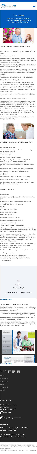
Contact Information (5, 400)
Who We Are (4, 381)
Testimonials (4, 387)
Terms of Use (32, 447)
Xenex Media (33, 450)
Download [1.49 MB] (5, 363)
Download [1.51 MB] (5, 299)
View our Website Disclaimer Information (13, 437)
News (2, 384)
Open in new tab (27, 292)
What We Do (4, 378)
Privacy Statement (5, 448)
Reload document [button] (12, 292)
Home (2, 375)
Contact (2, 390)
